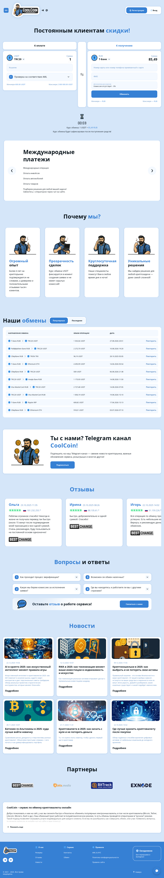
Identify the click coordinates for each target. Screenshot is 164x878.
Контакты (68, 853)
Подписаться (62, 465)
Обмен (66, 857)
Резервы (38, 853)
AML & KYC (96, 853)
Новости (38, 862)
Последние (77, 320)
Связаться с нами (134, 604)
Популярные (59, 320)
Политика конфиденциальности (105, 857)
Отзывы (38, 857)
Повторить (151, 341)
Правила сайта (98, 862)
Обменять (124, 94)
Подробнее (12, 690)
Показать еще (16, 827)
